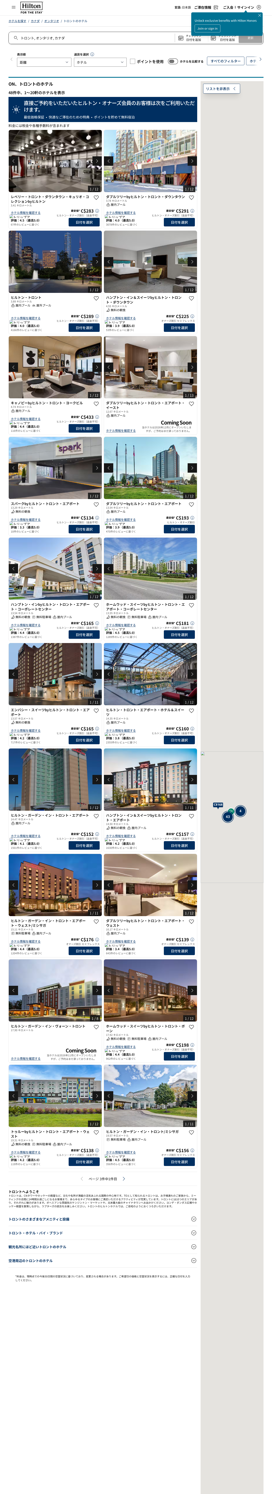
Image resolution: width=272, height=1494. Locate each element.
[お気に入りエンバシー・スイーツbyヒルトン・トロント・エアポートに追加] (96, 710)
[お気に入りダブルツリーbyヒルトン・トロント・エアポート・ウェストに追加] (191, 921)
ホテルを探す (17, 21)
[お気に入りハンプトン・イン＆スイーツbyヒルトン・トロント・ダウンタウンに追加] (191, 298)
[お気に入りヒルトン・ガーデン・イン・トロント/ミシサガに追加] (191, 1132)
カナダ (35, 21)
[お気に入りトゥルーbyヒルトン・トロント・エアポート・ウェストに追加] (96, 1132)
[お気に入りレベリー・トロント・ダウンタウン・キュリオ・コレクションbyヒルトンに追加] (96, 197)
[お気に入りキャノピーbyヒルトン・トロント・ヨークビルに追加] (96, 403)
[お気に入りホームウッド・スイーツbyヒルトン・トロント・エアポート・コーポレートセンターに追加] (191, 605)
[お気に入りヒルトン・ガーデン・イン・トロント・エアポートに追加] (96, 816)
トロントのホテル (75, 21)
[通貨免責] (92, 54)
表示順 (21, 54)
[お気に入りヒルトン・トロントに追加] (96, 298)
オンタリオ (51, 21)
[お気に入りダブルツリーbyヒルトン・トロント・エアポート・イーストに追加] (191, 403)
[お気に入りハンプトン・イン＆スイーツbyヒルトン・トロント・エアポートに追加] (191, 816)
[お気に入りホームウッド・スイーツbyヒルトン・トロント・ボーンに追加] (191, 1027)
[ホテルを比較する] (173, 61)
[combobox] (91, 38)
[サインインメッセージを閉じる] (260, 15)
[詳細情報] (97, 210)
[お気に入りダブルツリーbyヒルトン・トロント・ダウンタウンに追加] (191, 197)
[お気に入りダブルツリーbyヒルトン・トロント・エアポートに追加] (191, 504)
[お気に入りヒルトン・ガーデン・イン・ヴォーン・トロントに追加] (96, 1027)
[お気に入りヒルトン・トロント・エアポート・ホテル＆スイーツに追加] (191, 710)
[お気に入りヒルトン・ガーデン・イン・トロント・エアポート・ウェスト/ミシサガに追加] (96, 921)
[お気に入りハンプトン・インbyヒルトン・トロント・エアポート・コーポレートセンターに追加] (96, 605)
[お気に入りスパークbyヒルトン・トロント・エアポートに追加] (96, 504)
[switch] (173, 61)
